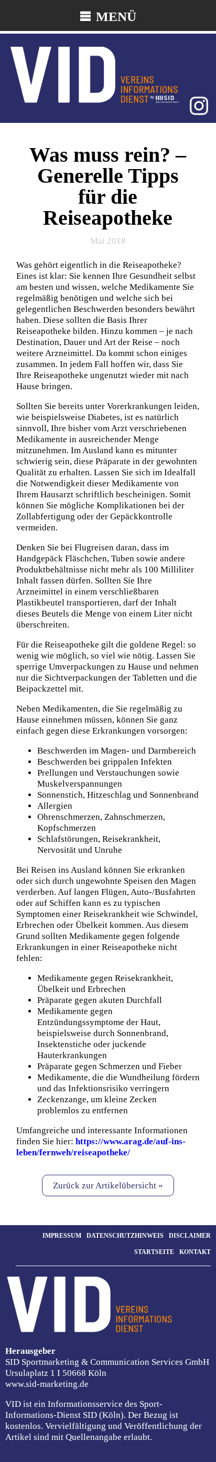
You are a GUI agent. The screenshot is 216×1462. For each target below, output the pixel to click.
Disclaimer (190, 1235)
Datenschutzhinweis (125, 1235)
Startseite (154, 1252)
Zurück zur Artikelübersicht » (108, 1186)
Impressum (61, 1235)
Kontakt (195, 1252)
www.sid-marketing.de (47, 1384)
